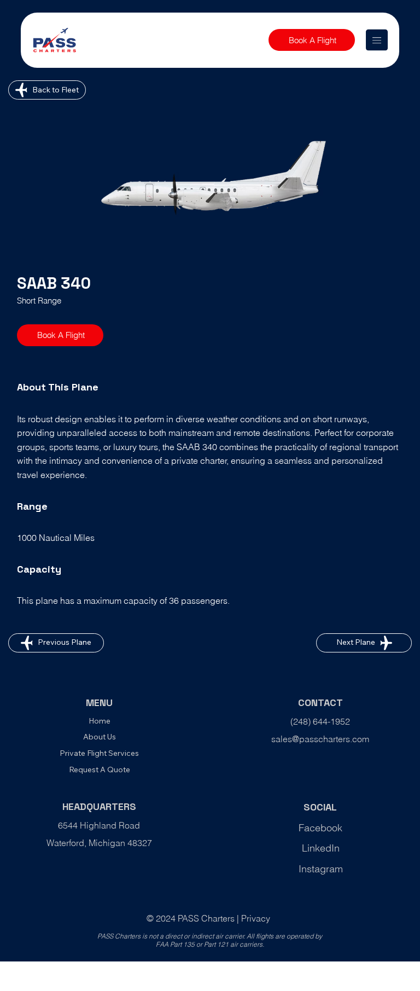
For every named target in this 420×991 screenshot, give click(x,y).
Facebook (320, 827)
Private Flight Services (99, 753)
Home (99, 721)
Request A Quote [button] (99, 769)
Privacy (255, 918)
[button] (312, 40)
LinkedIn (321, 848)
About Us (99, 737)
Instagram (321, 868)
